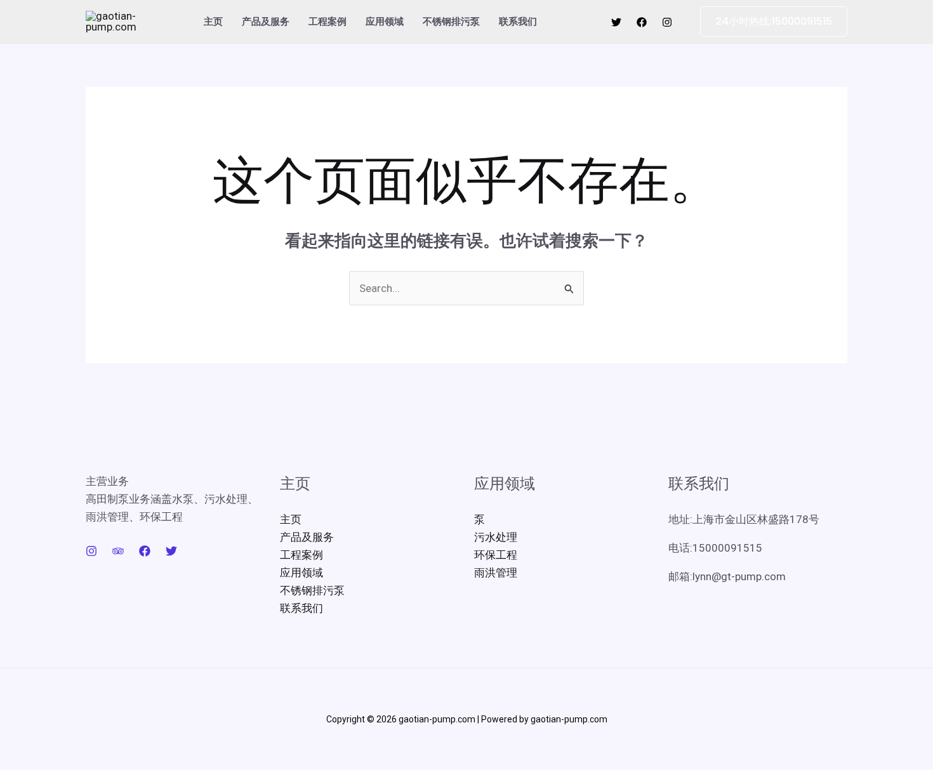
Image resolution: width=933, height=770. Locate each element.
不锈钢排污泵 (451, 21)
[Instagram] (667, 22)
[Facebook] (642, 22)
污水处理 (495, 537)
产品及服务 (265, 21)
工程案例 (327, 21)
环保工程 (495, 554)
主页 (213, 21)
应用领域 (385, 21)
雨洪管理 (495, 572)
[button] (766, 21)
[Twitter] (616, 22)
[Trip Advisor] (118, 551)
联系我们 (518, 21)
